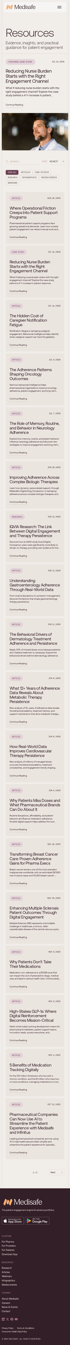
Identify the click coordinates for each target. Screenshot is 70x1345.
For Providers (9, 1246)
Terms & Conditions (25, 1328)
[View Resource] (35, 83)
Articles (6, 1272)
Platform (6, 1236)
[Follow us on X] (7, 1319)
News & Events (10, 1307)
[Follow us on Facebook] (11, 1319)
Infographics (8, 1280)
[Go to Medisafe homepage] (22, 1202)
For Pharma (8, 1241)
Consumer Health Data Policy (14, 1332)
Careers (6, 1303)
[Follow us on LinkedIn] (3, 1319)
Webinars (7, 1276)
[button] (59, 7)
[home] (20, 7)
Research (7, 1268)
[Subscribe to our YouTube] (16, 1319)
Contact (6, 1311)
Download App (10, 1254)
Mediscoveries (9, 1284)
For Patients (8, 1250)
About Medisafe (10, 1298)
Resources (7, 1262)
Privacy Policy (8, 1328)
